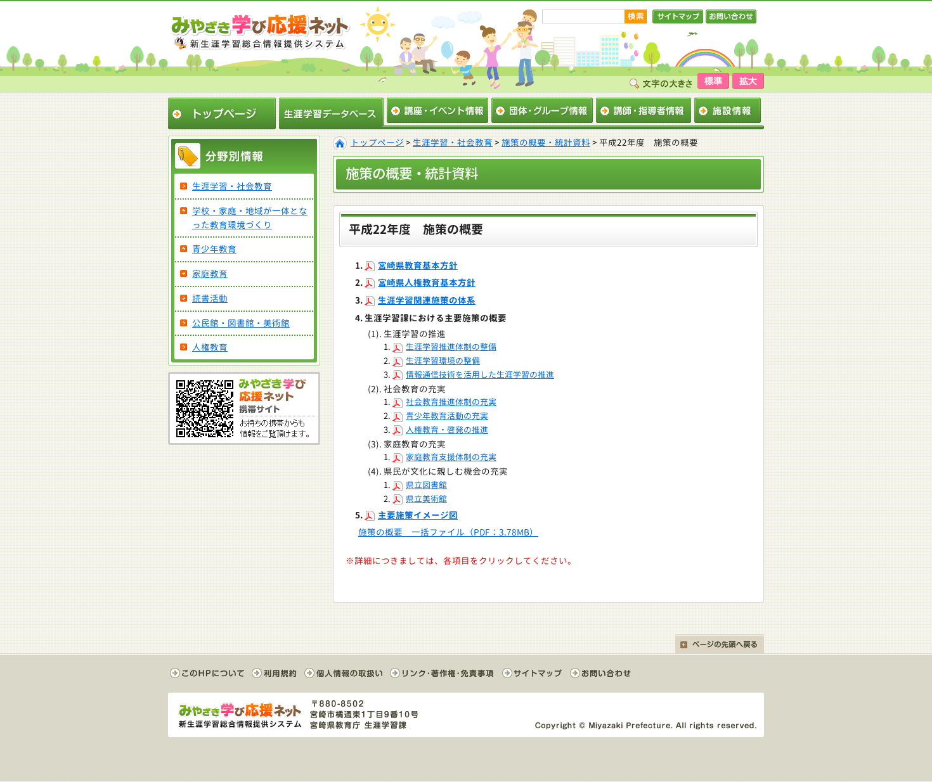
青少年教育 (214, 249)
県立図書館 (426, 484)
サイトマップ (677, 16)
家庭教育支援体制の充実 (451, 457)
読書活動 (210, 298)
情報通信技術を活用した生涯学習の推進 (480, 374)
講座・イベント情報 (437, 110)
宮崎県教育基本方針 (418, 265)
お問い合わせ (731, 16)
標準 (713, 81)
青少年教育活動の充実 (447, 415)
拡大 (748, 81)
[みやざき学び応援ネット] (260, 31)
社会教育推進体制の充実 (451, 401)
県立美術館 (426, 498)
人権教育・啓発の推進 (447, 429)
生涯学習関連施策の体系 (427, 300)
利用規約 (274, 673)
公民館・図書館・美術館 (241, 323)
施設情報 (727, 110)
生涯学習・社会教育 (453, 142)
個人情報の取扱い (343, 673)
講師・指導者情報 (643, 110)
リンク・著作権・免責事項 (442, 673)
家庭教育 (210, 273)
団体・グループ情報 (542, 110)
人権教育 (210, 347)
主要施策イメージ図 (418, 515)
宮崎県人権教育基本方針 (427, 282)
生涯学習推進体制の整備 (451, 346)
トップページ (222, 113)
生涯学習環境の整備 (443, 360)
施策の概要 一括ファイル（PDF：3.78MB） (448, 532)
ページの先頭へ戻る (719, 643)
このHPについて (207, 673)
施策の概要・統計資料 (546, 142)
